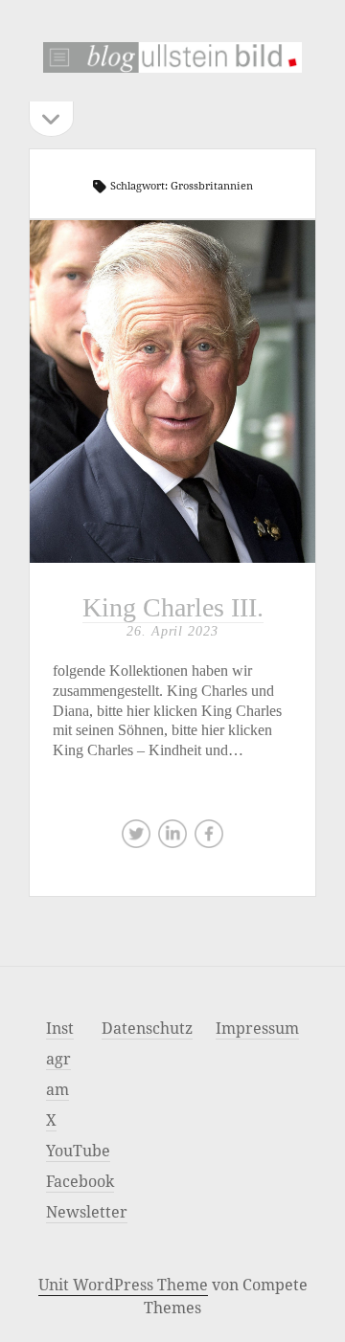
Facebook (80, 1181)
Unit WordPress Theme (123, 1284)
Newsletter (86, 1211)
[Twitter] (136, 838)
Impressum (257, 1028)
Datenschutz (147, 1028)
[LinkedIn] (172, 838)
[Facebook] (209, 838)
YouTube (78, 1150)
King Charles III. (172, 391)
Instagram (60, 1059)
